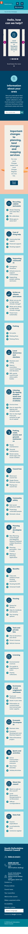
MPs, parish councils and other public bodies (14, 376)
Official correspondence (15, 802)
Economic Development (17, 722)
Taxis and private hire (16, 630)
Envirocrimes (14, 404)
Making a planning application (13, 555)
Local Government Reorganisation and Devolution (15, 796)
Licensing (16, 655)
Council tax (17, 469)
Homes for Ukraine (13, 606)
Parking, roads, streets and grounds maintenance (17, 436)
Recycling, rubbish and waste (17, 204)
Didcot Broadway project (15, 738)
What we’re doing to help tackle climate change (15, 308)
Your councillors (9, 893)
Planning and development (17, 529)
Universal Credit (15, 587)
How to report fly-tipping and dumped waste (15, 409)
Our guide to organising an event (14, 668)
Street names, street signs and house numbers (15, 455)
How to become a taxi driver (15, 636)
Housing (16, 599)
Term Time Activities (13, 767)
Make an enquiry (14, 857)
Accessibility (8, 904)
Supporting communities (17, 260)
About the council (17, 783)
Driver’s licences (15, 640)
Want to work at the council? (15, 790)
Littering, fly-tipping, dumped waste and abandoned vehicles (17, 395)
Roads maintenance (14, 446)
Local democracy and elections (17, 354)
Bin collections (14, 216)
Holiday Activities (15, 770)
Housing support (15, 247)
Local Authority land (15, 827)
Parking (16, 326)
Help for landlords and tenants (15, 611)
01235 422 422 (13, 863)
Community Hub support (15, 240)
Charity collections (13, 673)
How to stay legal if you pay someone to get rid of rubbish (15, 416)
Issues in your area (16, 700)
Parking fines (14, 336)
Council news (8, 889)
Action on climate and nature (17, 294)
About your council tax (13, 477)
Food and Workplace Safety (15, 697)
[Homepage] (8, 3)
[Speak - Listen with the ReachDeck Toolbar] (1, 2)
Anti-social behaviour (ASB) (15, 506)
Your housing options (14, 615)
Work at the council (10, 897)
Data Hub (16, 815)
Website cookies (9, 907)
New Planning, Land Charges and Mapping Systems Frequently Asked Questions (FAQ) (16, 540)
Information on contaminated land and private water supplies (15, 706)
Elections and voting (14, 362)
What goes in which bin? (14, 220)
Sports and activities (17, 752)
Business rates (14, 728)
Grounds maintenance (14, 450)
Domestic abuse (15, 514)
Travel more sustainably (13, 314)
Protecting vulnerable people (16, 510)
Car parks (13, 333)
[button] (22, 3)
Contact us (8, 882)
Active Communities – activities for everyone (14, 760)
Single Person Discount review (15, 481)
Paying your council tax (13, 486)
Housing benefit (15, 584)
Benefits (16, 569)
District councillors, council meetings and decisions (15, 368)
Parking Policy (14, 339)
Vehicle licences (15, 643)
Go (22, 112)
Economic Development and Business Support (16, 733)
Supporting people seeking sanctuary (15, 279)
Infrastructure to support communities (15, 272)
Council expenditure (14, 823)
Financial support (15, 244)
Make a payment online (12, 900)
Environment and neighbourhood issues (17, 689)
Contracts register (16, 831)
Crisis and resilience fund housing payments (14, 578)
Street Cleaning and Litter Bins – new (15, 211)
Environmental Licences (14, 663)
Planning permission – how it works (15, 549)
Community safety (17, 499)
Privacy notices (9, 886)
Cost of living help (17, 233)
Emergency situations (13, 267)
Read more (15, 182)
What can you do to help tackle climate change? (15, 302)
